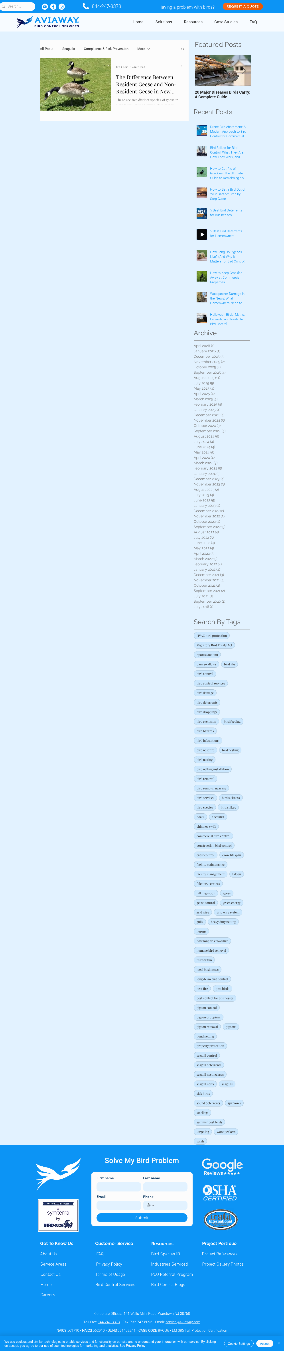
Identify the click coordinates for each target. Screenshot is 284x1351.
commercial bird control (213, 836)
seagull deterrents (209, 1065)
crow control (206, 855)
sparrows (234, 1103)
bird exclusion (206, 721)
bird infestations (208, 740)
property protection (210, 1046)
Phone (148, 1197)
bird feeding (232, 721)
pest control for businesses (215, 998)
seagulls (227, 1084)
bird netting (205, 759)
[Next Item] (244, 70)
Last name (151, 1178)
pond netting (205, 1036)
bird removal (205, 779)
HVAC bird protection (212, 635)
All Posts (46, 49)
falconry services (208, 884)
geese (227, 893)
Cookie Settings (239, 1343)
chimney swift (206, 826)
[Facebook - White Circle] (53, 7)
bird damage (205, 693)
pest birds (222, 988)
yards (200, 1141)
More (141, 49)
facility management (211, 874)
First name (105, 1178)
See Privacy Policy (132, 1345)
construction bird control (214, 845)
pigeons (231, 1027)
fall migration (206, 893)
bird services (205, 798)
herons (201, 931)
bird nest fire (205, 750)
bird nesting (230, 750)
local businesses (208, 969)
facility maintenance (211, 864)
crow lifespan (231, 855)
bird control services (211, 683)
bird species (205, 807)
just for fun (204, 960)
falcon (236, 874)
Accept (265, 1343)
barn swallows (206, 664)
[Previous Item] (202, 70)
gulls (200, 922)
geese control (206, 903)
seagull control (207, 1055)
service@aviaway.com (183, 1322)
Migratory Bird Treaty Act (214, 645)
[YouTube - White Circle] (45, 7)
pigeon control (207, 1008)
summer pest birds (209, 1122)
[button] (183, 49)
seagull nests (205, 1084)
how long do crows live (212, 941)
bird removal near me (211, 788)
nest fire (202, 988)
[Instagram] (62, 7)
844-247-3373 (106, 6)
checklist (218, 817)
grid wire (203, 912)
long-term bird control (212, 979)
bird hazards (205, 731)
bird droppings (207, 712)
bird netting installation (213, 769)
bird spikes (228, 807)
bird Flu (229, 664)
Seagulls (68, 49)
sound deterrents (208, 1103)
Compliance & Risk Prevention (106, 49)
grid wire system (228, 912)
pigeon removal (207, 1027)
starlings (202, 1112)
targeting (203, 1132)
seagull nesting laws (210, 1074)
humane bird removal (211, 950)
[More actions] (182, 66)
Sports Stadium (207, 655)
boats (200, 817)
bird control (205, 674)
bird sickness (231, 798)
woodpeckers (226, 1132)
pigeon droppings (209, 1017)
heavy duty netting (223, 922)
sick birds (203, 1093)
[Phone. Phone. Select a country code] (150, 1205)
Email (101, 1197)
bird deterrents (207, 702)
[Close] (278, 1343)
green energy (232, 903)
